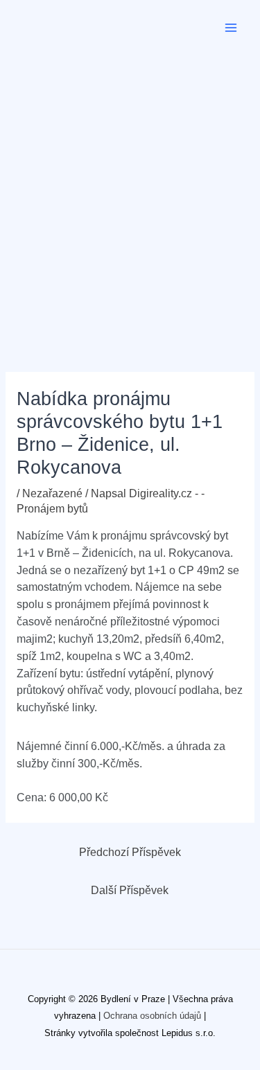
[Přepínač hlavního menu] (231, 27)
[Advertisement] (130, 192)
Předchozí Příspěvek (130, 852)
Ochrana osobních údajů (152, 1015)
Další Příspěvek (129, 890)
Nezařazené (52, 493)
